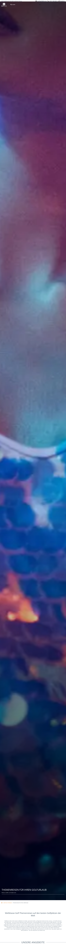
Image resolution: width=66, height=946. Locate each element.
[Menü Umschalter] (40, 4)
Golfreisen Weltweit (7, 902)
